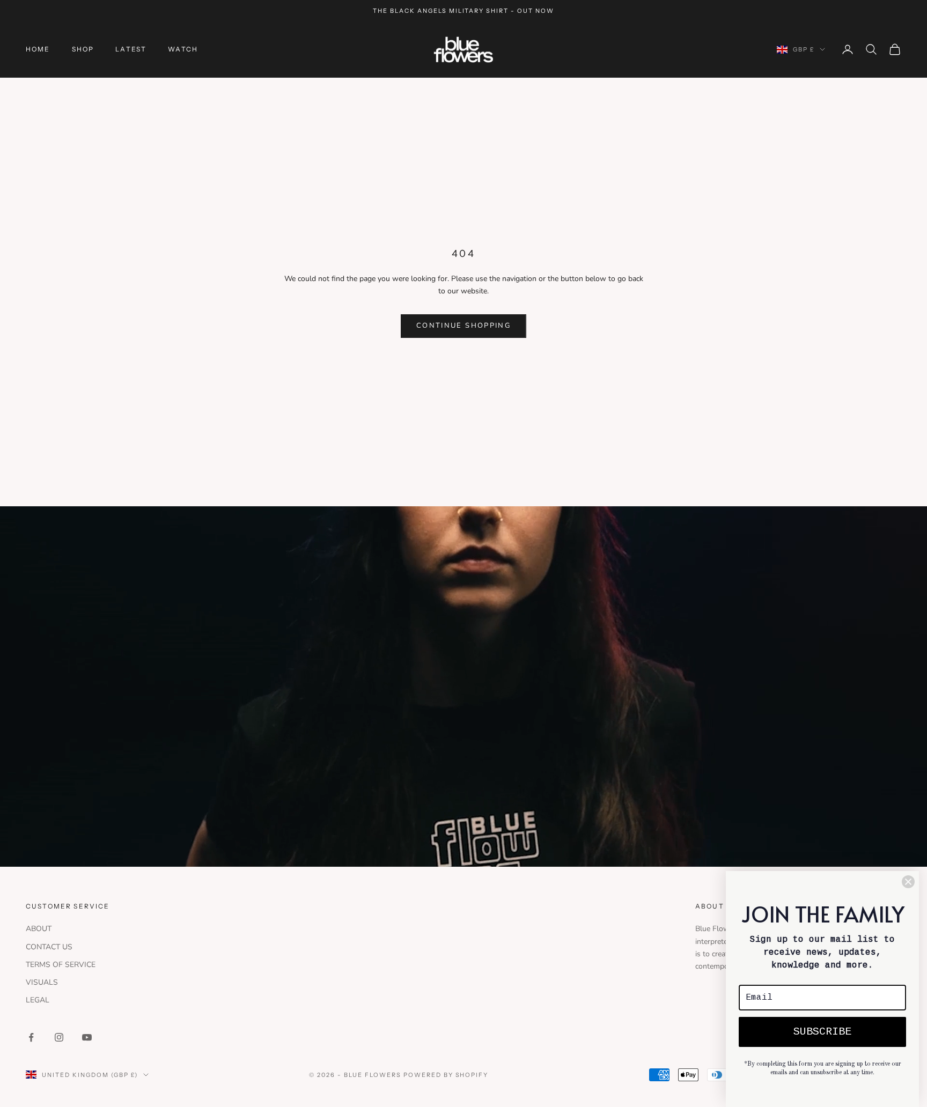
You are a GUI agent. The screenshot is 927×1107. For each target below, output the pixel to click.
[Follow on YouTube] (87, 1037)
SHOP (83, 49)
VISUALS (42, 982)
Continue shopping (463, 325)
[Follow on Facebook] (31, 1037)
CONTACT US (49, 947)
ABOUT (39, 929)
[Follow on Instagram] (59, 1037)
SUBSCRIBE (822, 1031)
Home (38, 49)
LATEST (130, 49)
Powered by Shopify (446, 1075)
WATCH (183, 49)
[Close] (908, 881)
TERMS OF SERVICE (60, 965)
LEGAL (37, 1000)
